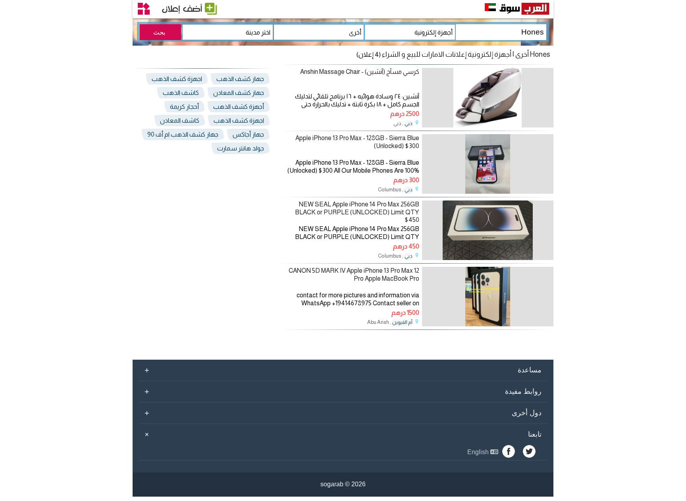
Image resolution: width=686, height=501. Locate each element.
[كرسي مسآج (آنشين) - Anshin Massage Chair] (487, 125)
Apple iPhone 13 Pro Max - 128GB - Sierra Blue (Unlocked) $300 (357, 142)
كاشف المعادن (179, 120)
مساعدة (343, 370)
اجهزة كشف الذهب (177, 78)
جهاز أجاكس (248, 134)
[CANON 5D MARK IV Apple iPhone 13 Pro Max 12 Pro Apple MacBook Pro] (487, 324)
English (478, 452)
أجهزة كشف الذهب (238, 106)
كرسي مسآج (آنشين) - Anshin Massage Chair (359, 71)
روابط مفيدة (343, 391)
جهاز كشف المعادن (238, 92)
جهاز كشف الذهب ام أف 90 (182, 134)
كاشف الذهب (181, 92)
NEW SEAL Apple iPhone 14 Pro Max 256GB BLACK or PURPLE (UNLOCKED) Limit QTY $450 (357, 212)
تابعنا (341, 434)
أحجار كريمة (184, 106)
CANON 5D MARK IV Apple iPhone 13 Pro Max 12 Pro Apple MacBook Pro (354, 274)
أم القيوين (402, 322)
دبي (408, 123)
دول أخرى (343, 413)
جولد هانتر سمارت (240, 148)
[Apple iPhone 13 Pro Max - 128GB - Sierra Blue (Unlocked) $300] (487, 191)
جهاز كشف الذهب (240, 78)
